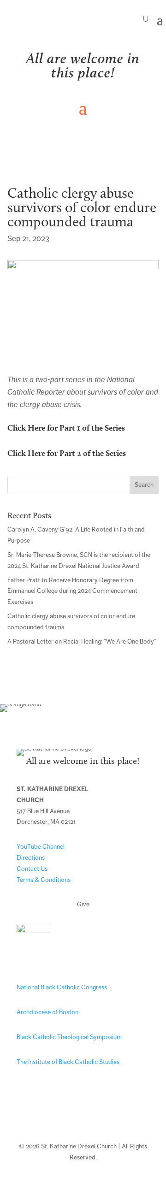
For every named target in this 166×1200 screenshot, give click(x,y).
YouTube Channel (41, 847)
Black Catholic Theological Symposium (69, 1037)
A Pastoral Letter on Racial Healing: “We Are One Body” (81, 641)
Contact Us (32, 869)
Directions (31, 858)
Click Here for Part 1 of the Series (66, 427)
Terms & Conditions (44, 880)
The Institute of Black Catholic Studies (68, 1062)
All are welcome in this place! (83, 65)
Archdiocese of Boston (47, 1012)
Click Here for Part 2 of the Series (66, 453)
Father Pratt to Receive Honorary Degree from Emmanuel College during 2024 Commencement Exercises (72, 591)
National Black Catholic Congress (62, 987)
